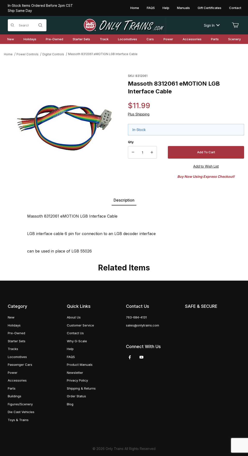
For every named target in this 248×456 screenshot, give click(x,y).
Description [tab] (124, 200)
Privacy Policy (77, 380)
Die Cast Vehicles (21, 412)
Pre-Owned (16, 333)
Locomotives (17, 357)
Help (166, 8)
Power (12, 373)
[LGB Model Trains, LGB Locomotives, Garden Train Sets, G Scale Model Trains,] (124, 25)
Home (134, 8)
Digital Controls (53, 54)
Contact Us (75, 333)
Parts (12, 388)
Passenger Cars (20, 364)
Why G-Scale (77, 341)
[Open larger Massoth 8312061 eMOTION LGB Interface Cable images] (64, 128)
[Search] (40, 25)
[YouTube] (141, 357)
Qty (131, 142)
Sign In (209, 25)
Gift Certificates (209, 8)
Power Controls (27, 54)
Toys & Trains (18, 420)
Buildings (14, 396)
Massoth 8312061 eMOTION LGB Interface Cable (103, 54)
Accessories (17, 380)
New (11, 317)
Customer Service (80, 325)
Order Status (76, 396)
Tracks (13, 349)
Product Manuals (80, 364)
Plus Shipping (138, 114)
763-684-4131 (136, 317)
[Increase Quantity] (152, 152)
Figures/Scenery (20, 404)
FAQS (151, 8)
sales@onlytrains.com (142, 325)
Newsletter (75, 373)
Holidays (14, 325)
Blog (70, 404)
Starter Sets (16, 341)
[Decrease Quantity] (133, 152)
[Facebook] (130, 357)
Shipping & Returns (81, 388)
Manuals (183, 8)
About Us (74, 317)
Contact (235, 8)
